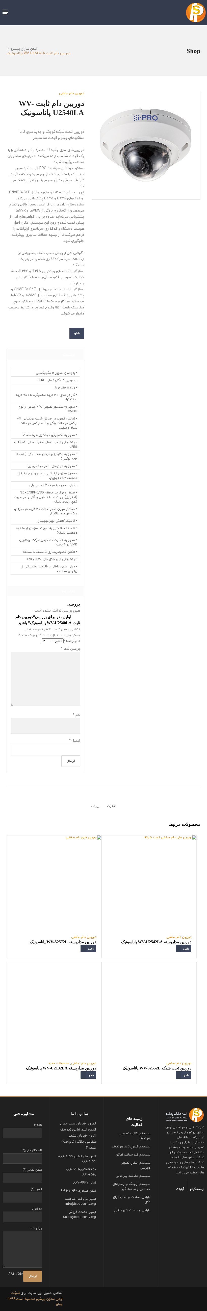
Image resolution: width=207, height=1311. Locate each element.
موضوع (37, 1208)
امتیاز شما (72, 641)
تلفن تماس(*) (32, 1169)
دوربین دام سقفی (71, 93)
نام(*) (38, 1125)
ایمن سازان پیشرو (24, 48)
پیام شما (36, 1228)
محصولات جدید (58, 1063)
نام (76, 715)
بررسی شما (70, 648)
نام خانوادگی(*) (31, 1150)
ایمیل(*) (36, 1189)
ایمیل (74, 740)
